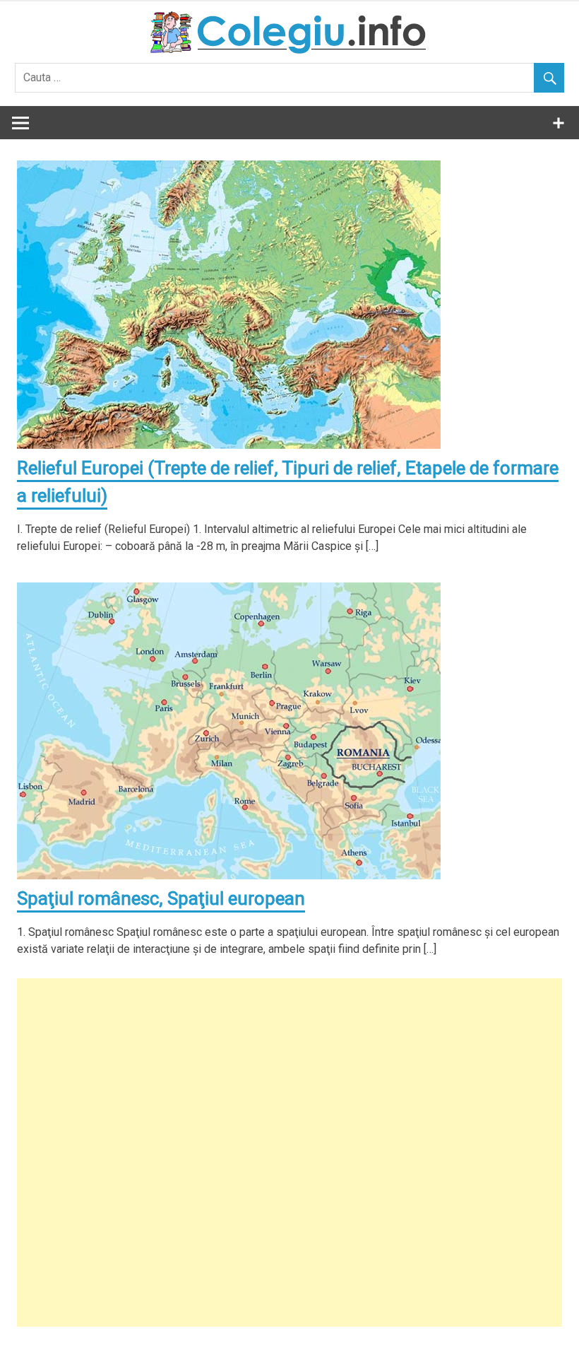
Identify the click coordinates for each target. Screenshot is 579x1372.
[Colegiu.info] (289, 50)
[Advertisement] (289, 1152)
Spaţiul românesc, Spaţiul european (161, 898)
